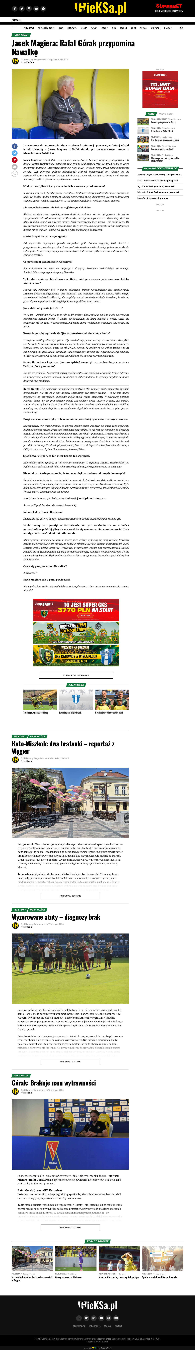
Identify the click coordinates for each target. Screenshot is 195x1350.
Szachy (84, 28)
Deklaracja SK (79, 1326)
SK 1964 (143, 28)
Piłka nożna (29, 28)
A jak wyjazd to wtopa (157, 198)
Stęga (109, 1348)
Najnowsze (17, 20)
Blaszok (167, 28)
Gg (138, 186)
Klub (114, 28)
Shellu (29, 761)
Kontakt (118, 1326)
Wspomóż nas (95, 1326)
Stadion (123, 28)
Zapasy (94, 28)
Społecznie (155, 28)
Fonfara (30, 62)
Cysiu (103, 1348)
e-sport (104, 28)
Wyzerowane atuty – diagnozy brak (164, 175)
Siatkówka (72, 28)
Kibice (133, 28)
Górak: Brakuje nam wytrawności (158, 186)
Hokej (61, 28)
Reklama (107, 1326)
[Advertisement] (160, 230)
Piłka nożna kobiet (46, 28)
